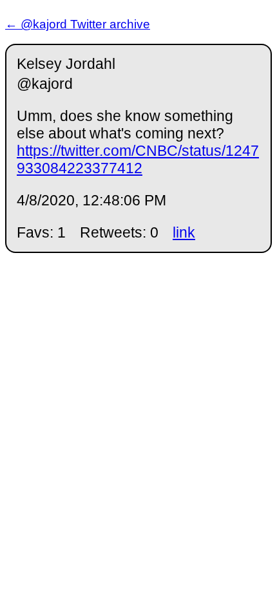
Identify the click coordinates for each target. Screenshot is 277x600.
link (184, 232)
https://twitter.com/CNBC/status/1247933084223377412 (138, 159)
